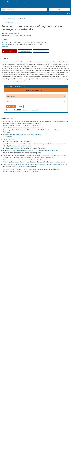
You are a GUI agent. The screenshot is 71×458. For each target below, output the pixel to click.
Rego (3, 44)
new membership (33, 110)
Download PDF (10, 51)
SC (18, 19)
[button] (68, 13)
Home (3, 19)
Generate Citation (40, 51)
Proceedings (11, 19)
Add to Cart (10, 106)
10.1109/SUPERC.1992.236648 (21, 36)
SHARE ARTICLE (25, 51)
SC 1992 (22, 19)
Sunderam (5, 47)
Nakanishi (5, 42)
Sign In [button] (42, 90)
